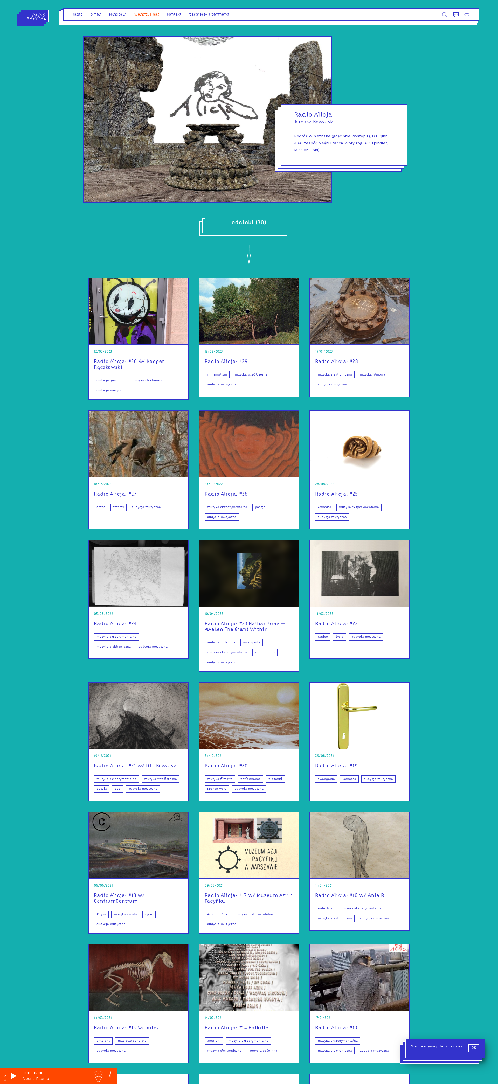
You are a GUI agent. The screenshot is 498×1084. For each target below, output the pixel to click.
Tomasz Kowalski (314, 122)
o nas (96, 14)
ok (474, 1048)
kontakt (174, 14)
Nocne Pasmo (36, 1078)
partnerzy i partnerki (209, 14)
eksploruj (118, 14)
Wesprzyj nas (146, 14)
